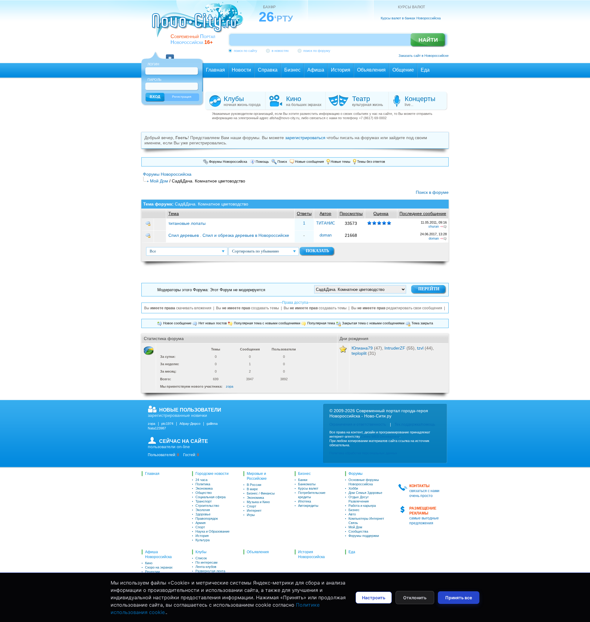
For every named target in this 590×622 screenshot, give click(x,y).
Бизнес (304, 473)
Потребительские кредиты (311, 495)
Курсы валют (308, 488)
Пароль (154, 79)
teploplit (359, 353)
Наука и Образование (212, 531)
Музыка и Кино (258, 502)
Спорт (200, 527)
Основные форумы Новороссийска (363, 482)
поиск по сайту (245, 51)
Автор (325, 213)
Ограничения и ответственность (357, 424)
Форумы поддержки (363, 536)
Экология (202, 510)
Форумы (355, 473)
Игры (251, 515)
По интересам (206, 562)
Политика (202, 484)
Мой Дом (159, 180)
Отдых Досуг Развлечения (358, 499)
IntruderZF (394, 348)
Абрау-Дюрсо (189, 423)
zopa (229, 386)
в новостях (280, 51)
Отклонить (415, 597)
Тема (173, 213)
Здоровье (202, 514)
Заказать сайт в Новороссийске (424, 55)
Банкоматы (307, 484)
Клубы (200, 552)
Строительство (207, 505)
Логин (153, 64)
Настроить (373, 597)
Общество (203, 493)
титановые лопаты (187, 223)
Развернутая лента (210, 571)
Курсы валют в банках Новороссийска (411, 18)
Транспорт (203, 501)
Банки (302, 480)
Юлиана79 (362, 348)
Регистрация (181, 96)
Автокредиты (308, 505)
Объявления (258, 552)
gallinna (212, 423)
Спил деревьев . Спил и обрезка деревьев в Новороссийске (228, 235)
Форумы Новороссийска (227, 161)
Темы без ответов (370, 161)
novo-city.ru (199, 24)
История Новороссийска (311, 554)
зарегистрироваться (305, 137)
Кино (148, 563)
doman (326, 235)
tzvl (420, 348)
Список (201, 558)
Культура (202, 540)
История (202, 536)
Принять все (458, 597)
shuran (433, 226)
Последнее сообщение (422, 213)
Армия (200, 523)
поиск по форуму (316, 51)
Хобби (353, 488)
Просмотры (351, 213)
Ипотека (304, 501)
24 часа (201, 480)
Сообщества (358, 531)
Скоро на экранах (159, 567)
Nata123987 (157, 428)
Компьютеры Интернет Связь (366, 521)
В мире (252, 489)
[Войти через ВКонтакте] (170, 55)
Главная (152, 473)
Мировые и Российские (257, 476)
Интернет (254, 510)
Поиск (282, 161)
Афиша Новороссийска (158, 554)
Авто (352, 514)
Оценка (380, 213)
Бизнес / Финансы (261, 493)
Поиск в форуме (432, 192)
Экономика (204, 488)
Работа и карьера (362, 505)
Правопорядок (206, 518)
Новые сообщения (309, 161)
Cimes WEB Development (380, 436)
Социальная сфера (210, 497)
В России (254, 485)
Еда (351, 552)
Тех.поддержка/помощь (415, 424)
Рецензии (152, 571)
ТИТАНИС (325, 223)
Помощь (262, 161)
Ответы (304, 213)
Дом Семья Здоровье (365, 493)
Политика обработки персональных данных (363, 453)
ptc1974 (167, 423)
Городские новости (212, 473)
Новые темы (340, 161)
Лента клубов (205, 567)
